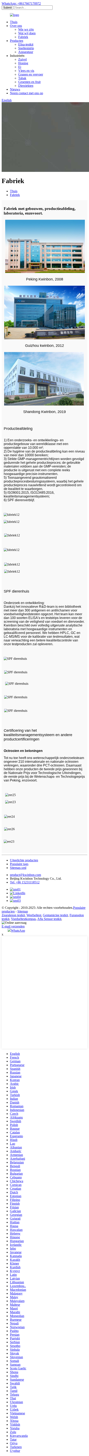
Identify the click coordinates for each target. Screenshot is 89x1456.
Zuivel (22, 59)
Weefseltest (33, 915)
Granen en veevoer (30, 74)
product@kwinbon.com (25, 875)
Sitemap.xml (18, 867)
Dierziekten (25, 85)
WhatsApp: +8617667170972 (21, 3)
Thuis (13, 22)
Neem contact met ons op (26, 93)
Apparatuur (25, 52)
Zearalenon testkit (13, 915)
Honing (23, 63)
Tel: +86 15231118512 (25, 882)
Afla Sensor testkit (49, 919)
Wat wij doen (27, 33)
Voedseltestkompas (23, 919)
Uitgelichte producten (24, 860)
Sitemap (22, 911)
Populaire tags (19, 864)
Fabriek (23, 37)
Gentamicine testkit (55, 915)
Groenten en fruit (29, 82)
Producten (16, 40)
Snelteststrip (26, 48)
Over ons (16, 25)
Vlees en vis (26, 70)
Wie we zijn (26, 29)
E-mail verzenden (13, 926)
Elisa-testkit (25, 44)
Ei (19, 67)
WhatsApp (18, 930)
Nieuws (15, 89)
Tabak (22, 78)
